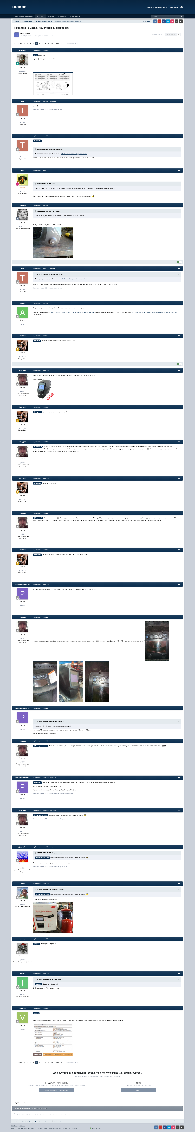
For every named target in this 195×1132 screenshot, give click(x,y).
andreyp (22, 303)
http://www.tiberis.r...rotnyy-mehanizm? (74, 154)
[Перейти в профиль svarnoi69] (22, 59)
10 (52, 43)
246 (23, 1029)
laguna (22, 883)
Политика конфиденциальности (26, 1128)
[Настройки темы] (181, 7)
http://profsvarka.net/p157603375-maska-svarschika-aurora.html (72, 312)
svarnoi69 (22, 50)
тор (22, 101)
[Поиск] (182, 16)
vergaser (22, 939)
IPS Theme (14, 1126)
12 (23, 324)
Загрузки (63, 16)
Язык (13, 1128)
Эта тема (175, 16)
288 (23, 868)
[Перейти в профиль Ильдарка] (22, 379)
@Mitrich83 (37, 140)
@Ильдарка (37, 412)
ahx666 (27, 33)
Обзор (41, 16)
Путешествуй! (73, 1128)
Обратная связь (42, 1128)
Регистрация (173, 7)
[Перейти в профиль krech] (22, 179)
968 (23, 960)
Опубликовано (41, 50)
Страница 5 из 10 (71, 43)
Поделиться (157, 35)
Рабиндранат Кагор (22, 584)
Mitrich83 (22, 1008)
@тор (35, 55)
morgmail (22, 205)
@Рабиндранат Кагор (40, 746)
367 (23, 391)
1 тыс (23, 122)
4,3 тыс (23, 226)
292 (23, 994)
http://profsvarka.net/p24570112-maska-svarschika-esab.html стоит (155, 312)
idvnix (22, 973)
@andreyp (37, 340)
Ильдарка (22, 370)
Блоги (52, 16)
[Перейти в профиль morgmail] (22, 214)
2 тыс (23, 191)
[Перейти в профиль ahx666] (16, 34)
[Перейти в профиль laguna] (22, 893)
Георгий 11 (22, 336)
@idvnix (36, 1013)
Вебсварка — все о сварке (24, 16)
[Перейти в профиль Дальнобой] (22, 856)
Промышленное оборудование (58, 1128)
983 (23, 605)
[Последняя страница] (61, 43)
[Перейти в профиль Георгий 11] (22, 345)
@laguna (36, 943)
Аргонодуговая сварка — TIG (43, 36)
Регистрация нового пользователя (56, 1090)
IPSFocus (22, 1126)
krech (22, 170)
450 (23, 904)
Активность (76, 16)
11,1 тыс (23, 357)
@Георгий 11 (38, 446)
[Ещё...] (179, 50)
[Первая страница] (15, 43)
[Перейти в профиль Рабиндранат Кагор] (22, 593)
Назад (20, 43)
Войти (138, 1090)
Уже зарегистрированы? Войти (156, 7)
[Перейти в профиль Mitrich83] (22, 1017)
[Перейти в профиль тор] (22, 110)
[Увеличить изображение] (93, 196)
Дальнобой (22, 847)
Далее (57, 43)
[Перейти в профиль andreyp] (22, 312)
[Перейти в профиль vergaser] (22, 948)
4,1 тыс (23, 71)
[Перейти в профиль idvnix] (22, 983)
